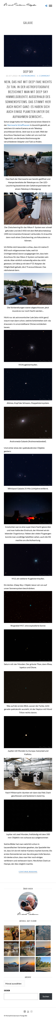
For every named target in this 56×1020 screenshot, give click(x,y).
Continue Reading (28, 871)
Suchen (7, 990)
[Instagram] (31, 1011)
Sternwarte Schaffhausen (18, 125)
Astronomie (28, 76)
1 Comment (43, 76)
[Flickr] (25, 1011)
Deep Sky (28, 71)
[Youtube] (28, 1011)
